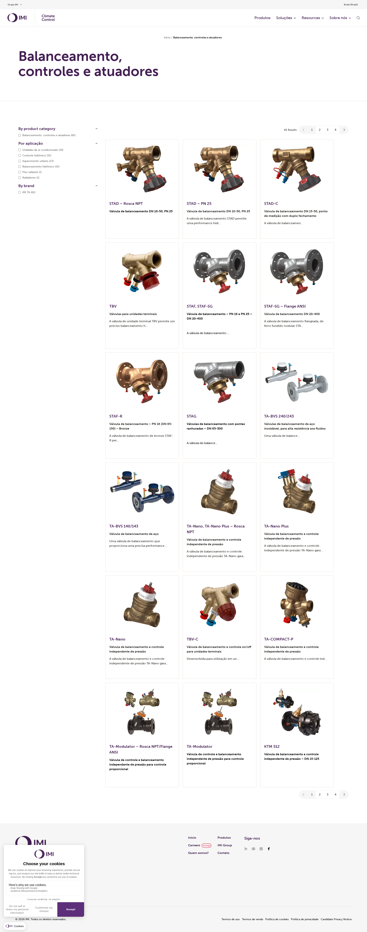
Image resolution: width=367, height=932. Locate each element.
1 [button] (312, 130)
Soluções (284, 17)
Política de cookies (277, 919)
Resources (311, 17)
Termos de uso (231, 919)
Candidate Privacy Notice (336, 919)
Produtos (262, 17)
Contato (223, 853)
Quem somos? (198, 853)
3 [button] (327, 130)
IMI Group (225, 845)
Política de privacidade (304, 919)
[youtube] (253, 848)
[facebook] (268, 848)
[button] (303, 130)
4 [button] (335, 130)
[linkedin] (245, 848)
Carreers (194, 845)
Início (167, 37)
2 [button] (320, 130)
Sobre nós (338, 17)
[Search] (358, 17)
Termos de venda (252, 919)
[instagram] (261, 848)
